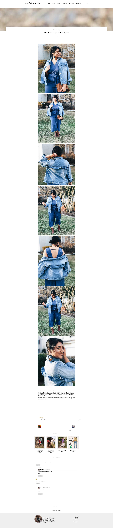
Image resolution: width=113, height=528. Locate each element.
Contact (58, 3)
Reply (38, 483)
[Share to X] (56, 39)
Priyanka (41, 469)
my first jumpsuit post (50, 389)
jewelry (58, 30)
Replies (40, 467)
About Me (53, 3)
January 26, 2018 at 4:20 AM (45, 460)
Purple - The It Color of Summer (62, 451)
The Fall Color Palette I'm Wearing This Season (39, 451)
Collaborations (64, 3)
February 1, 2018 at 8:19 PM (46, 469)
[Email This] (54, 39)
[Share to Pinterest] (59, 39)
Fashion (54, 30)
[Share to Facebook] (57, 39)
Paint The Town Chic (33, 3)
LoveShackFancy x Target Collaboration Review (51, 451)
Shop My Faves (71, 3)
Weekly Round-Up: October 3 (73, 451)
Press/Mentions (78, 3)
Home (49, 3)
